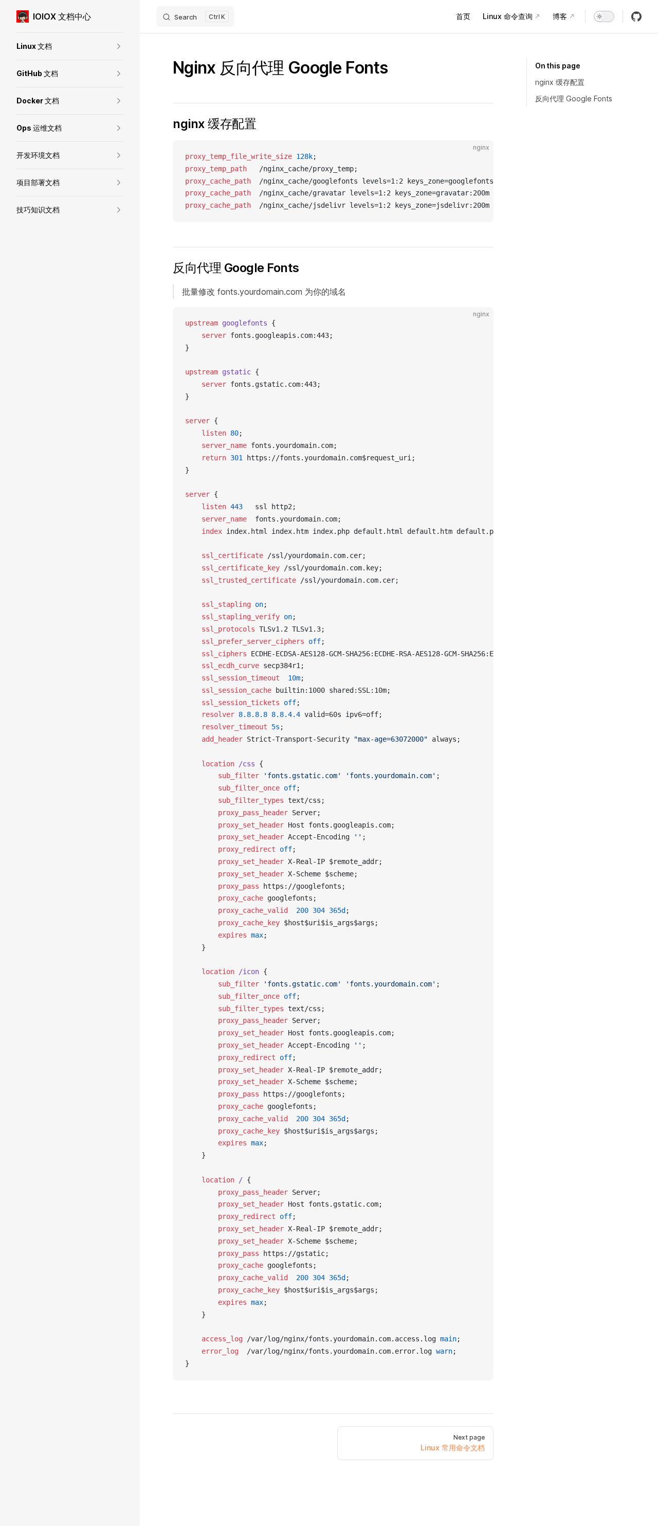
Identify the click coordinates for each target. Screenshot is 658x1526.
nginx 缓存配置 (559, 82)
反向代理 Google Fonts (573, 98)
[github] (636, 16)
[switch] (604, 16)
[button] (69, 46)
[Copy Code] (477, 157)
